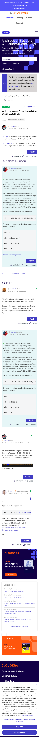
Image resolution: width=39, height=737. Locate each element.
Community (9, 17)
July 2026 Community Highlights (14, 591)
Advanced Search (8, 69)
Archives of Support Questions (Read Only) (17, 96)
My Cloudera (8, 681)
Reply (32, 152)
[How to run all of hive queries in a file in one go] (2, 274)
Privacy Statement (27, 715)
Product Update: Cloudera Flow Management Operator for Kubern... (18, 612)
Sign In (6, 32)
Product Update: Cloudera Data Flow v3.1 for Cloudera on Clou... (17, 620)
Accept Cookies (19, 732)
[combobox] (19, 63)
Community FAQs (10, 675)
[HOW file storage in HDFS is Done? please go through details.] (36, 273)
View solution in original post (12, 255)
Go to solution (29, 107)
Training (20, 17)
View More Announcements (19, 626)
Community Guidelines (13, 671)
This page (5, 136)
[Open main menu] (36, 32)
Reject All (19, 727)
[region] (19, 709)
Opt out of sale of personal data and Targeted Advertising (19, 720)
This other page (7, 143)
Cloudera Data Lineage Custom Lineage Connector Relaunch (19, 604)
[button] (36, 133)
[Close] (36, 684)
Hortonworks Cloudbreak (16, 119)
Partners (29, 17)
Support (19, 23)
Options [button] (7, 100)
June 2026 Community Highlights (14, 597)
